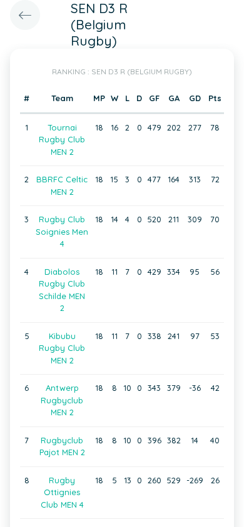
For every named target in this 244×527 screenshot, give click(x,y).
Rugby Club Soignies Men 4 (62, 231)
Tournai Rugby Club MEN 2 (62, 139)
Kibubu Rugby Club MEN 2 (62, 348)
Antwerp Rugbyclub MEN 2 (62, 400)
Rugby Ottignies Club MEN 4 (62, 492)
